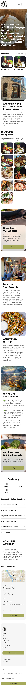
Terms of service (6, 659)
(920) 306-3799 (7, 602)
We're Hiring (6, 645)
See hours (21, 611)
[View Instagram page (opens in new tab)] (3, 670)
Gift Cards (5, 640)
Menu (19, 4)
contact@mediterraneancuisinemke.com (13, 605)
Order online (13, 615)
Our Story (5, 643)
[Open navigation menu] (23, 4)
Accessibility (5, 661)
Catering (5, 638)
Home (4, 633)
